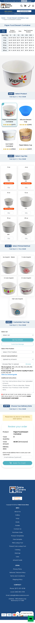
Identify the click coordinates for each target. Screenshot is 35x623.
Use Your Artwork (17, 340)
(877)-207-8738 (20, 588)
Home (3, 18)
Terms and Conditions (17, 576)
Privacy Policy (17, 569)
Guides (17, 525)
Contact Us (17, 529)
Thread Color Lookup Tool (17, 546)
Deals (17, 522)
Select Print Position (7, 349)
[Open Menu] (33, 6)
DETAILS (29, 1)
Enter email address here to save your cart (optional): (17, 453)
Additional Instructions (8, 378)
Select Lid (4, 332)
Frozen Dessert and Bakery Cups (18, 18)
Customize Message (17, 344)
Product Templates (17, 536)
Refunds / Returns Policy (17, 572)
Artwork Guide (17, 560)
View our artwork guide (9, 374)
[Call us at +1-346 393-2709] (29, 6)
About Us (18, 511)
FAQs (17, 518)
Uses (17, 557)
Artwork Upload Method (9, 356)
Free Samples (17, 539)
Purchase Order (17, 532)
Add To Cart (19, 463)
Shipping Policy (17, 579)
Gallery (17, 515)
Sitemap (17, 553)
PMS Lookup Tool (17, 543)
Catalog (17, 550)
